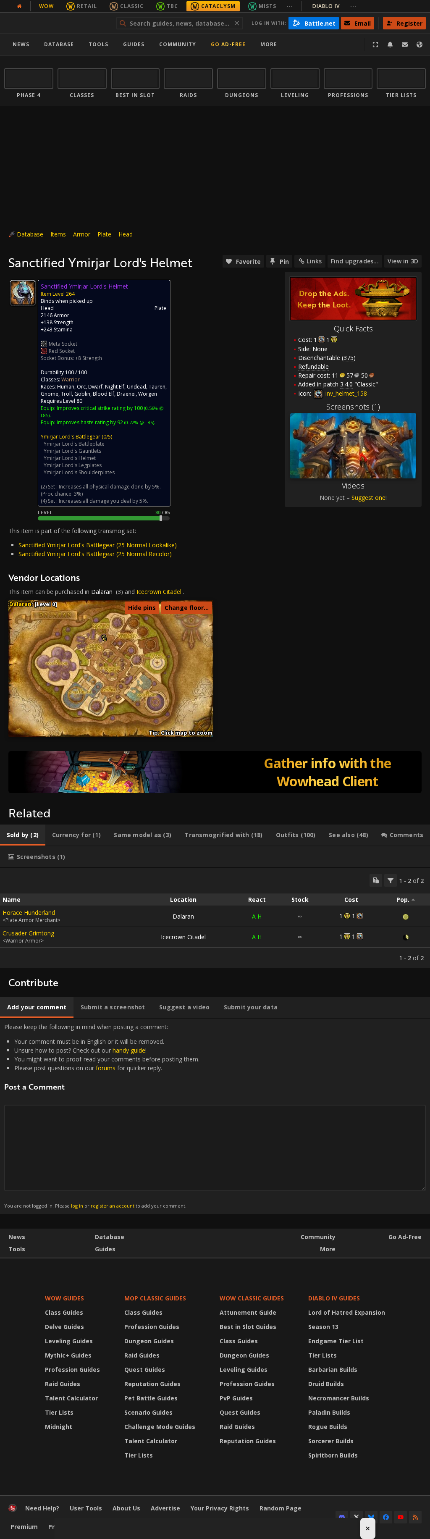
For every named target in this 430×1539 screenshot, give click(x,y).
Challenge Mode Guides (159, 1427)
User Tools (86, 1508)
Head (125, 234)
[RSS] (415, 1517)
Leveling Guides (69, 1341)
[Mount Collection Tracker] (215, 772)
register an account (112, 1206)
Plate (104, 234)
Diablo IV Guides (334, 1298)
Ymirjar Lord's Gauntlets (72, 450)
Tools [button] (98, 44)
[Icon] (23, 293)
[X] (356, 1517)
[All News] (19, 6)
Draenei (126, 393)
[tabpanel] (215, 918)
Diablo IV (334, 6)
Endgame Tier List (336, 1341)
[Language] (419, 44)
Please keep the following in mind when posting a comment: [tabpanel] (101, 1116)
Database (59, 44)
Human (65, 386)
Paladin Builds (329, 1412)
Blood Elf (103, 393)
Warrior (70, 379)
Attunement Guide (248, 1312)
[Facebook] (386, 1517)
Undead (136, 386)
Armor (81, 234)
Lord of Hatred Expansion (346, 1312)
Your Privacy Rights (220, 1508)
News (21, 44)
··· (290, 6)
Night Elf (114, 386)
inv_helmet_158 (345, 393)
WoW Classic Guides (252, 1298)
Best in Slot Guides (248, 1327)
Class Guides (64, 1312)
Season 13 (323, 1327)
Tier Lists (59, 1412)
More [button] (268, 44)
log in (77, 1206)
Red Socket (62, 351)
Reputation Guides (152, 1384)
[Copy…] (376, 880)
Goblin (82, 393)
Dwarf (95, 386)
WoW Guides (64, 1298)
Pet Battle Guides (151, 1398)
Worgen (147, 393)
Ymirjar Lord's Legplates (73, 465)
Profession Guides (72, 1370)
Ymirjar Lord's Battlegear (70, 436)
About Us (126, 1508)
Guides (133, 44)
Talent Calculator (71, 1398)
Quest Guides (144, 1370)
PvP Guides (236, 1398)
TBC (172, 6)
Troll (66, 393)
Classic (132, 6)
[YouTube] (400, 1517)
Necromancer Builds (338, 1398)
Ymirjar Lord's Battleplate (74, 443)
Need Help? (42, 1508)
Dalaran (102, 592)
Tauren (157, 386)
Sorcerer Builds (331, 1441)
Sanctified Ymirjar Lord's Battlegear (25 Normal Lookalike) (97, 545)
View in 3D (403, 261)
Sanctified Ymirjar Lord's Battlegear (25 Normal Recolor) (95, 554)
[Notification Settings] (390, 44)
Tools (16, 1249)
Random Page (281, 1508)
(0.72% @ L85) (138, 422)
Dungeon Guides (149, 1341)
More (328, 1249)
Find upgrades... (355, 261)
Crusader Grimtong (28, 933)
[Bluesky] (371, 1517)
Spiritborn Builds (333, 1455)
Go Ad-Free (228, 44)
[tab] (22, 835)
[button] (104, 639)
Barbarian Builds (332, 1370)
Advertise (165, 1508)
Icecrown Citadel (158, 592)
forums (105, 1068)
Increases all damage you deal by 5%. (103, 500)
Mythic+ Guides (68, 1355)
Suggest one (368, 498)
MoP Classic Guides (155, 1298)
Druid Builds (326, 1384)
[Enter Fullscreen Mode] (375, 44)
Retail (87, 6)
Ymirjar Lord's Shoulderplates (79, 472)
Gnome (49, 393)
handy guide (129, 1050)
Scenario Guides (148, 1412)
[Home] (56, 23)
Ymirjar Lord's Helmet (70, 458)
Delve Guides (64, 1327)
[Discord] (342, 1517)
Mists (267, 6)
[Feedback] (405, 44)
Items (58, 234)
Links (314, 261)
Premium (24, 1527)
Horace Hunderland (29, 913)
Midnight (58, 1427)
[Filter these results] (390, 880)
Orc (81, 386)
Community (177, 44)
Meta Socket (63, 343)
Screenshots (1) (353, 407)
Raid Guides (62, 1384)
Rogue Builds (327, 1427)
